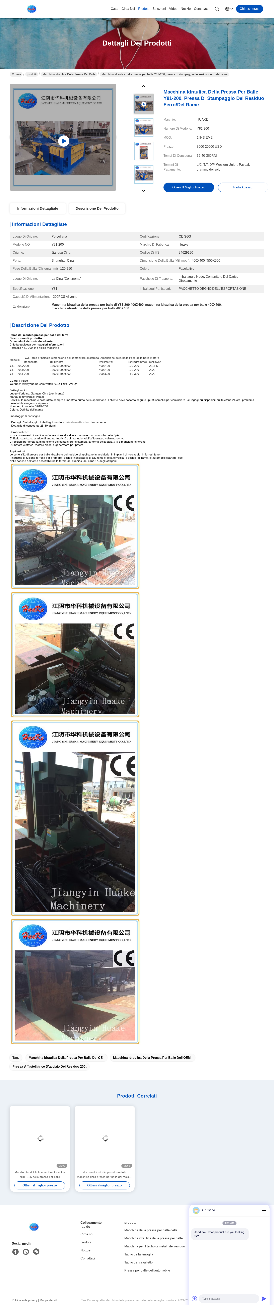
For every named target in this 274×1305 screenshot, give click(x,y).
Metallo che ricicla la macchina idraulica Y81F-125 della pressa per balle (40, 1174)
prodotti (143, 8)
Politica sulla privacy (24, 1300)
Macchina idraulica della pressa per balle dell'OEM (152, 1057)
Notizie (186, 8)
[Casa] (34, 1231)
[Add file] (194, 1298)
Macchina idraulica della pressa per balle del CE (66, 1057)
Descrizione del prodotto (97, 208)
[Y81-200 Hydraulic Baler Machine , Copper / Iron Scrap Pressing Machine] (63, 137)
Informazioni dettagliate (37, 208)
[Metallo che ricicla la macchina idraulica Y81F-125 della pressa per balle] (39, 1138)
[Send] (264, 1298)
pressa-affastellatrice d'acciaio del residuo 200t (49, 1066)
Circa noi (128, 8)
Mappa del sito (49, 1300)
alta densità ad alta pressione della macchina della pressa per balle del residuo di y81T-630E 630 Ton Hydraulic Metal (104, 1175)
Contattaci (201, 8)
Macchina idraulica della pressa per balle (69, 74)
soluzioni (159, 8)
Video (173, 8)
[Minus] (264, 1210)
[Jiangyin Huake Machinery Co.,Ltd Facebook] (15, 1251)
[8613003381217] (25, 1251)
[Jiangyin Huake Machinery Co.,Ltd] (32, 9)
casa (114, 8)
